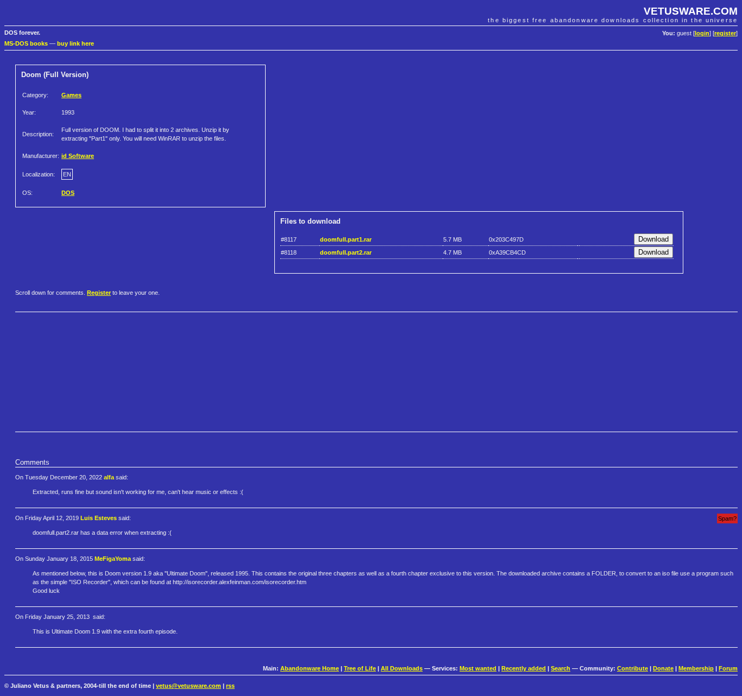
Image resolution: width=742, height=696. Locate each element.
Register (99, 292)
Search (560, 668)
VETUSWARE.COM (691, 11)
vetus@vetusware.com (188, 685)
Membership (696, 668)
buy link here (75, 43)
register (725, 33)
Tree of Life (360, 668)
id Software (77, 156)
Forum (728, 668)
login (702, 33)
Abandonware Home (309, 668)
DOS (67, 192)
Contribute (632, 668)
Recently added (523, 668)
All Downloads (402, 668)
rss (230, 685)
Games (71, 95)
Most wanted (478, 668)
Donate (663, 668)
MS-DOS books (26, 43)
